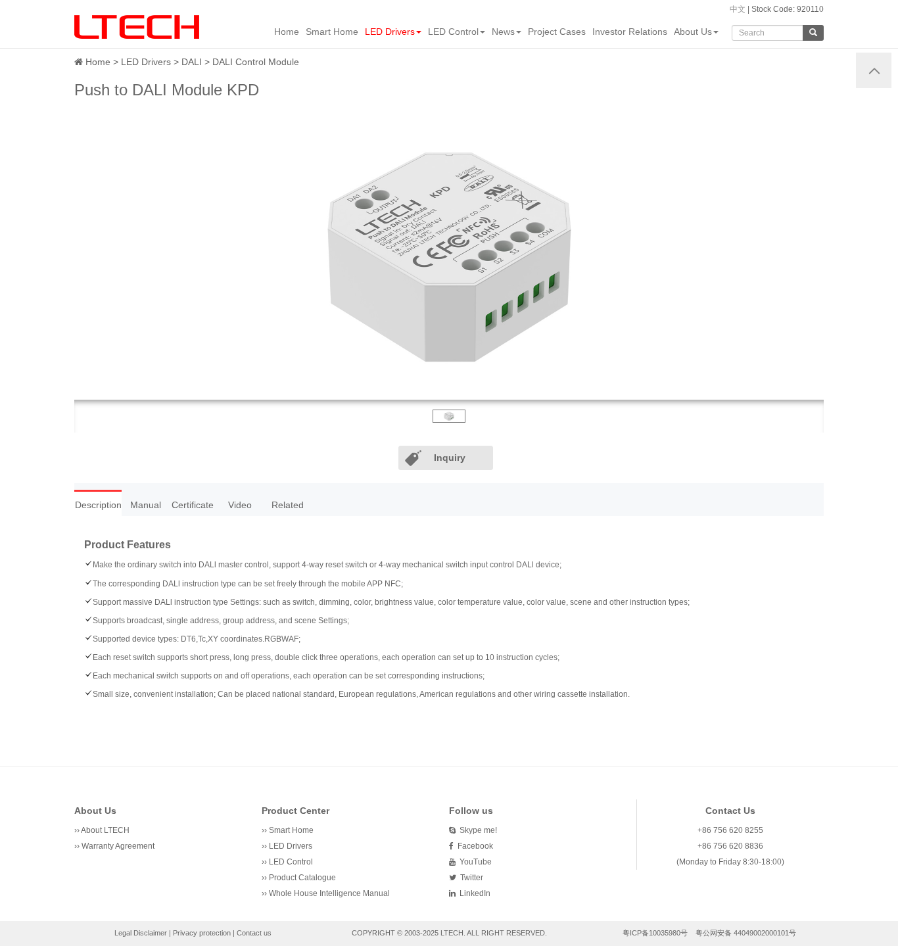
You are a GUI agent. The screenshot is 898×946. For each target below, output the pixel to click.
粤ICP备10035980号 (655, 933)
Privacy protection (202, 933)
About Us (693, 31)
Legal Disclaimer (140, 933)
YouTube (474, 861)
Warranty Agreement (118, 846)
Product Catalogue (302, 877)
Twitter (469, 877)
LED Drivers (390, 31)
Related (288, 505)
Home (286, 31)
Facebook (473, 846)
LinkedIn (473, 893)
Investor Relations (629, 31)
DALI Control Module (255, 62)
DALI (191, 62)
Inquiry (449, 457)
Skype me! (476, 830)
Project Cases (557, 31)
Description (98, 505)
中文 (737, 9)
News (503, 31)
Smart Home (332, 31)
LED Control (453, 31)
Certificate (193, 505)
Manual (145, 505)
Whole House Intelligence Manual (329, 893)
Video (240, 505)
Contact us (254, 933)
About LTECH (105, 830)
